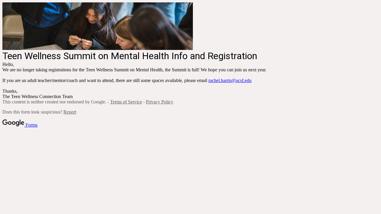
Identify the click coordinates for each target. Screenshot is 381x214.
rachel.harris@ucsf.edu (230, 80)
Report (69, 111)
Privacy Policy (159, 101)
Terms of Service (126, 101)
